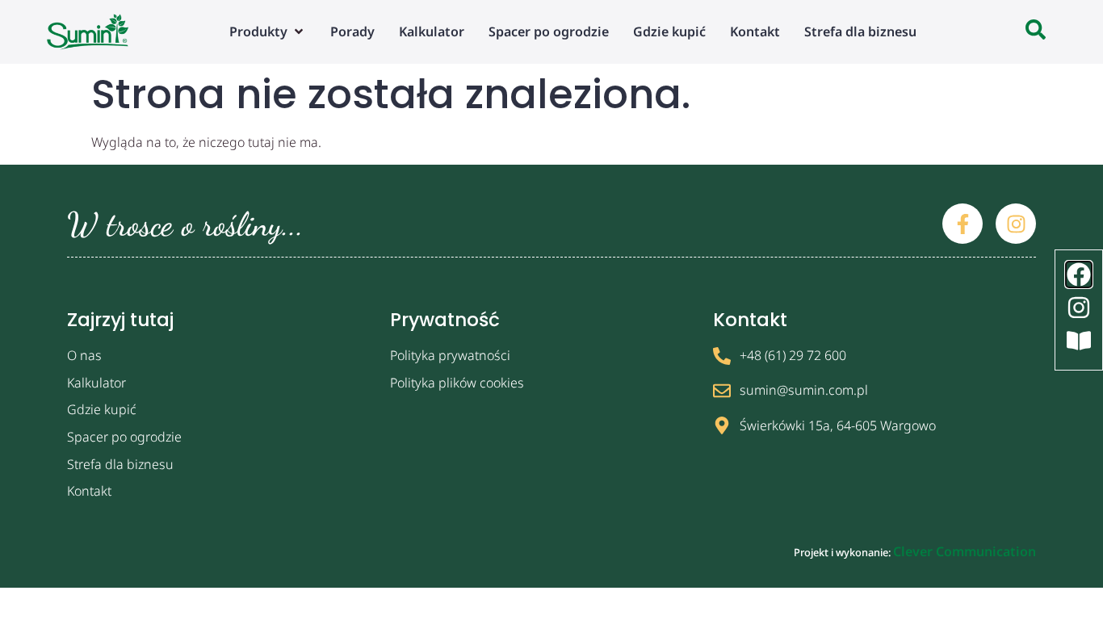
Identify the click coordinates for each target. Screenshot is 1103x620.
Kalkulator (96, 383)
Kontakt (89, 491)
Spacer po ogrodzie (124, 437)
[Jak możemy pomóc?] (1036, 32)
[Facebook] (1079, 274)
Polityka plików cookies (457, 383)
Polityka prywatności (450, 355)
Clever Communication (964, 551)
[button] (267, 32)
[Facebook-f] (962, 223)
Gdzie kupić (101, 409)
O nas (84, 355)
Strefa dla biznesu (120, 464)
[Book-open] (1079, 341)
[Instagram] (1016, 223)
